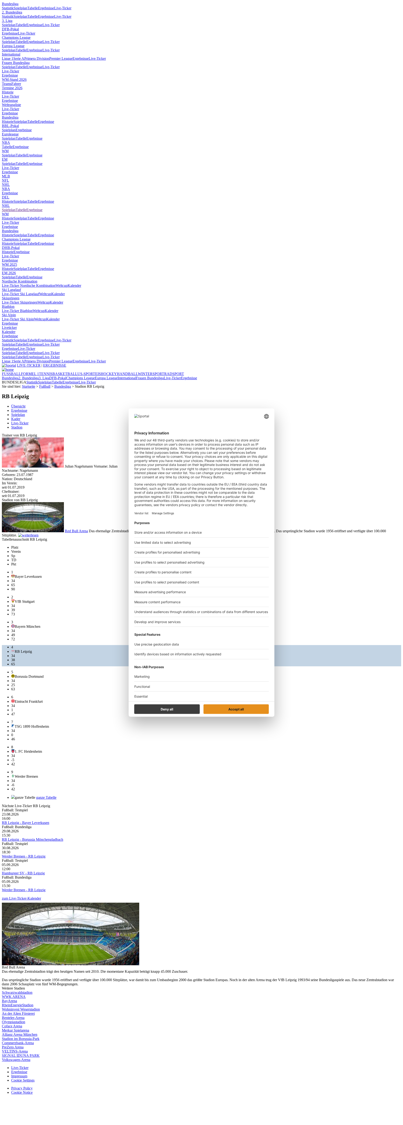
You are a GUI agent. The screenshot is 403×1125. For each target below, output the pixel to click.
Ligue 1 (7, 58)
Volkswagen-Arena (16, 1060)
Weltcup (62, 285)
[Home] (8, 370)
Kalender (74, 285)
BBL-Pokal (10, 126)
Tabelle (32, 8)
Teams (6, 84)
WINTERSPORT (151, 374)
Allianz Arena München (19, 1034)
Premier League (61, 58)
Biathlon (8, 307)
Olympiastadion (13, 1022)
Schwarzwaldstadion (17, 992)
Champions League (16, 37)
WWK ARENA (14, 997)
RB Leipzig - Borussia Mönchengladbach (32, 839)
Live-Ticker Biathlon (17, 311)
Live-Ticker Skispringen (20, 302)
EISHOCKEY (106, 374)
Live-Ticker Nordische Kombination (29, 285)
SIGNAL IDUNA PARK (21, 1056)
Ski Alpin (9, 315)
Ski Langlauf (11, 290)
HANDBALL (127, 374)
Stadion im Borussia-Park (20, 1039)
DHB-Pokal (11, 248)
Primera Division (36, 58)
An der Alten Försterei (18, 1013)
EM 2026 (9, 273)
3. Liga (7, 21)
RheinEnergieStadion (17, 1005)
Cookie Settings (23, 1080)
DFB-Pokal (10, 29)
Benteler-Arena (13, 1018)
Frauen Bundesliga (16, 63)
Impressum (19, 1076)
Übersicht (18, 406)
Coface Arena (12, 1026)
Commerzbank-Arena (18, 1043)
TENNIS (45, 374)
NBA (6, 143)
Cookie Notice (22, 1092)
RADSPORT (174, 374)
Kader (15, 419)
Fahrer (16, 84)
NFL (5, 180)
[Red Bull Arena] (33, 531)
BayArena (9, 1001)
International (11, 54)
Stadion (16, 427)
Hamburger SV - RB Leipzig (23, 873)
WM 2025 (9, 264)
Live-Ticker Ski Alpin (18, 319)
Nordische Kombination (19, 281)
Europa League (13, 46)
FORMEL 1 (30, 374)
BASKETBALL (64, 374)
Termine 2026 (12, 88)
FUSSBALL (11, 374)
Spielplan (20, 8)
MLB (6, 176)
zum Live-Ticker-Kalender (21, 898)
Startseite (28, 386)
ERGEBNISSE (54, 365)
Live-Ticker (62, 8)
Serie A (18, 58)
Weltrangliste (11, 105)
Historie (8, 92)
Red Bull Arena (76, 531)
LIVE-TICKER (29, 365)
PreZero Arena (13, 1047)
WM (5, 151)
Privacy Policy (22, 1088)
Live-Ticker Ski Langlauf (20, 294)
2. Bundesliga (12, 12)
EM (4, 159)
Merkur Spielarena (15, 1030)
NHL (6, 185)
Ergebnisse (46, 8)
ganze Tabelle (46, 797)
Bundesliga (10, 4)
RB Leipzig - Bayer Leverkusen (25, 823)
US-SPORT (86, 374)
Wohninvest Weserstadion (21, 1009)
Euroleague (10, 134)
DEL (5, 197)
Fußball (44, 386)
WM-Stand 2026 (14, 80)
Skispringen (10, 298)
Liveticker (9, 328)
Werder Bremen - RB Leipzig (23, 856)
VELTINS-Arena (15, 1051)
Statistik (8, 8)
